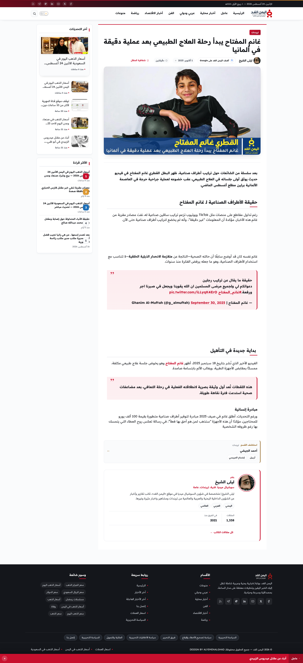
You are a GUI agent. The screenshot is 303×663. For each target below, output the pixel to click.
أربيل (252, 457)
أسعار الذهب (54, 599)
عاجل (224, 13)
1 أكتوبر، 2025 (185, 60)
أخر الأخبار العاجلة (136, 599)
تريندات (255, 32)
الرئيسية (238, 13)
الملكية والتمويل (114, 637)
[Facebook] (71, 4)
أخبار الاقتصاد (154, 13)
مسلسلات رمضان (75, 599)
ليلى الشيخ (245, 60)
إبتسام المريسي (237, 457)
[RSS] (33, 4)
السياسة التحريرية (136, 619)
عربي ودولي (187, 13)
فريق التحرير (169, 637)
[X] (64, 4)
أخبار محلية (207, 13)
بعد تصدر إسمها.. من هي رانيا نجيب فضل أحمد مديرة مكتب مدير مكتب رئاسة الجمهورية (66, 238)
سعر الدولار (52, 592)
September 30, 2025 (208, 303)
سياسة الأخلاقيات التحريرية (142, 637)
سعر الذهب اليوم (75, 613)
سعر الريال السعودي (73, 592)
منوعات (120, 13)
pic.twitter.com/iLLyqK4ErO (193, 292)
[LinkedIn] (52, 4)
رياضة (135, 13)
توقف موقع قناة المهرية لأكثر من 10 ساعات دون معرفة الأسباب (55, 105)
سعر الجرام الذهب (75, 584)
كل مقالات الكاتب (221, 532)
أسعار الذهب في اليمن (72, 606)
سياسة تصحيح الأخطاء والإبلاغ (196, 637)
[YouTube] (58, 4)
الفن (171, 13)
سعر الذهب (56, 613)
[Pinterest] (45, 4)
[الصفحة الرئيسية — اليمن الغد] (261, 13)
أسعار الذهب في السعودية (45, 649)
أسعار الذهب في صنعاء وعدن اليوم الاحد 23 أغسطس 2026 (56, 123)
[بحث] (34, 13)
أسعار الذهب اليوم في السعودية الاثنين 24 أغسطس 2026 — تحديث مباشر (65, 63)
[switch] (43, 13)
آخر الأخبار (140, 592)
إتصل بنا (141, 606)
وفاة (53, 606)
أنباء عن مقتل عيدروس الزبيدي (268, 658)
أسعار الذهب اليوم (51, 584)
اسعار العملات (138, 613)
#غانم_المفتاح (229, 292)
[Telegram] (39, 4)
